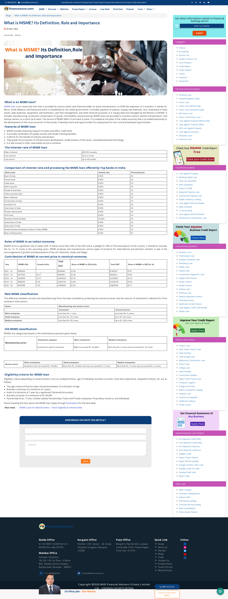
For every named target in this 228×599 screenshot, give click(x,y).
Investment (184, 81)
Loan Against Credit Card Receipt (193, 307)
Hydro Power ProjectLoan (190, 379)
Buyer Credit (184, 476)
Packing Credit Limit (187, 472)
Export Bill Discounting (188, 461)
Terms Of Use (165, 567)
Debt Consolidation (187, 508)
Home (161, 544)
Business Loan (185, 252)
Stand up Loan (185, 293)
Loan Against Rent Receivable (191, 203)
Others (149, 9)
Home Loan (184, 102)
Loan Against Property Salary (191, 124)
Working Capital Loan (188, 177)
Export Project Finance (188, 457)
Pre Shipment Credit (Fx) (189, 446)
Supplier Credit (185, 454)
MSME (41, 9)
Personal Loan (185, 95)
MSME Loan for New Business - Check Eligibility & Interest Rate (50, 407)
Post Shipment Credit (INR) (190, 442)
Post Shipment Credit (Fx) (190, 450)
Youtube (107, 2)
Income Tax (184, 55)
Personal (52, 9)
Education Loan (185, 135)
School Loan (184, 364)
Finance (182, 48)
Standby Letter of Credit (189, 468)
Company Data (86, 2)
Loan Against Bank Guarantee (192, 214)
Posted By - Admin (12, 35)
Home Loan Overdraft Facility (191, 109)
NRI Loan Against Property (190, 128)
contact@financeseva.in (93, 573)
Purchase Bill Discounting (190, 504)
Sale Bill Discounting (187, 501)
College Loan (184, 368)
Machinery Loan (186, 263)
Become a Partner (73, 2)
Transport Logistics (187, 382)
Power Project (185, 404)
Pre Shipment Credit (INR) (190, 439)
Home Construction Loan (190, 117)
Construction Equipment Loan (191, 274)
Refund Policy (165, 570)
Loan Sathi (105, 9)
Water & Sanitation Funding (190, 390)
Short (113, 2)
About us (162, 547)
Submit (86, 461)
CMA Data (64, 9)
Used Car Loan (185, 139)
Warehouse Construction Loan (192, 360)
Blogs (8, 15)
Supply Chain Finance (188, 278)
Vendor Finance (185, 285)
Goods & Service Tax (188, 59)
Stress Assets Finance (188, 512)
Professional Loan (186, 256)
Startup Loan (184, 289)
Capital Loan (184, 270)
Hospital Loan (185, 393)
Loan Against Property (188, 173)
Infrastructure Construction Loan (193, 218)
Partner (162, 550)
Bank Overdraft (185, 207)
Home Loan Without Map (190, 106)
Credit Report (184, 66)
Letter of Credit (185, 188)
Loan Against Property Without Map (194, 121)
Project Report (78, 9)
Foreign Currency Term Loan (191, 465)
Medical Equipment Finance (190, 296)
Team (63, 2)
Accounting (183, 51)
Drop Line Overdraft (187, 181)
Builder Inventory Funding (190, 199)
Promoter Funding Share (189, 493)
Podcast (130, 9)
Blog (101, 2)
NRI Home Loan (186, 113)
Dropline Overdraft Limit (189, 259)
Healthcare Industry (187, 401)
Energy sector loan (187, 386)
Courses (92, 9)
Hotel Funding (185, 371)
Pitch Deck (118, 9)
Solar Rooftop (185, 353)
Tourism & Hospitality (188, 397)
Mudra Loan (184, 311)
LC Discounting (185, 210)
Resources (120, 2)
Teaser (95, 2)
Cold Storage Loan (187, 356)
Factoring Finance (186, 300)
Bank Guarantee (186, 184)
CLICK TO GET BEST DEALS (167, 594)
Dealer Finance (185, 282)
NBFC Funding (185, 490)
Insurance (183, 77)
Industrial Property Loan (189, 192)
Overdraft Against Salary (189, 98)
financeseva (72, 403)
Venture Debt (184, 497)
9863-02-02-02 (167, 586)
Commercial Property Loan (190, 195)
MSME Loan (184, 267)
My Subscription (140, 2)
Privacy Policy (165, 563)
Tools (140, 9)
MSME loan (9, 106)
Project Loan (184, 345)
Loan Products (185, 62)
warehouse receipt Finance (190, 304)
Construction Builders (188, 375)
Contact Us (129, 2)
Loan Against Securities (189, 132)
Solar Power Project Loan (190, 349)
